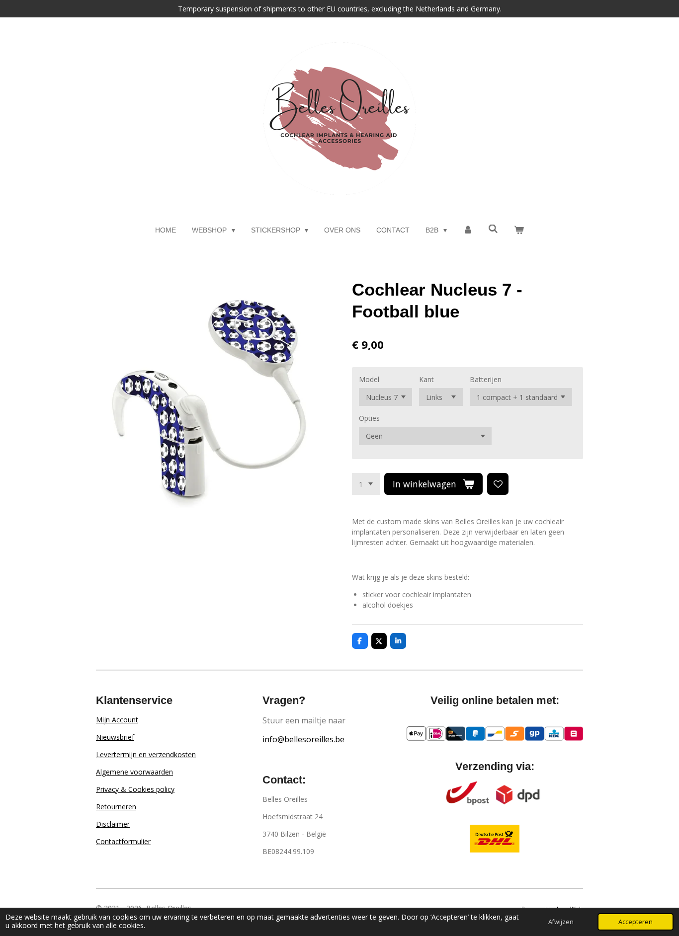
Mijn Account (117, 719)
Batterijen (486, 379)
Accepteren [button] (635, 922)
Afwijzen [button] (561, 922)
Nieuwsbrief (115, 737)
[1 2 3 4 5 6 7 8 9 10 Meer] (366, 484)
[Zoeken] (493, 229)
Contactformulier (123, 841)
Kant (426, 379)
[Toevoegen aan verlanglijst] (498, 484)
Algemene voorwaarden (134, 772)
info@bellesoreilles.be (303, 739)
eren (129, 806)
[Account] (467, 230)
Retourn (109, 806)
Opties (369, 418)
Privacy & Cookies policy (135, 789)
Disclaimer (113, 824)
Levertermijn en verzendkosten (146, 754)
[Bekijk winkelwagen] (519, 230)
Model (369, 379)
